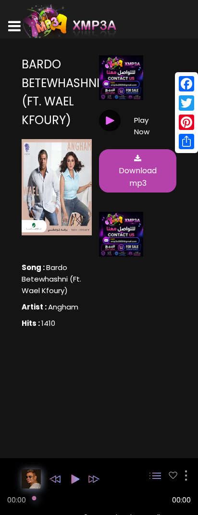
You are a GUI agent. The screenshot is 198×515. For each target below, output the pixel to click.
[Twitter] (186, 103)
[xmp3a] (69, 21)
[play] (173, 475)
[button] (55, 479)
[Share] (186, 141)
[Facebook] (186, 83)
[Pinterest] (186, 122)
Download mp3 (138, 177)
